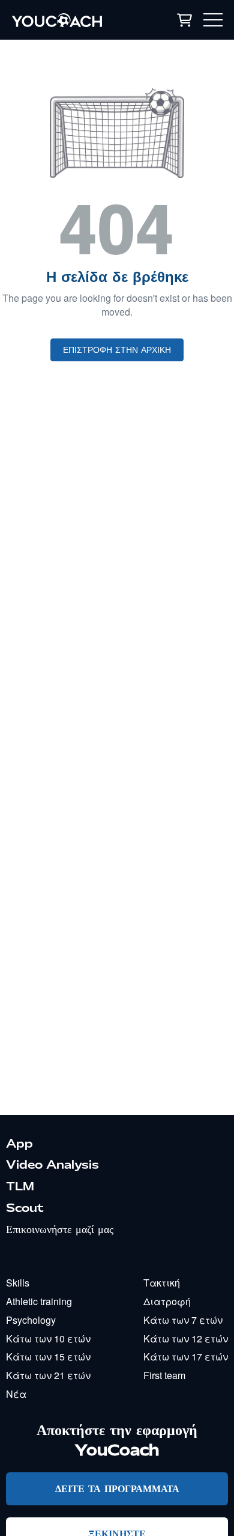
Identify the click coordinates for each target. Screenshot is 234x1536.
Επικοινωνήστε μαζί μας (59, 1229)
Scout (25, 1208)
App (19, 1143)
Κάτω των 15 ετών (48, 1356)
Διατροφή (167, 1301)
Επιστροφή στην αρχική (117, 350)
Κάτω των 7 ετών (183, 1320)
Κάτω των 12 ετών (185, 1338)
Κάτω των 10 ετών (48, 1338)
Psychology (31, 1320)
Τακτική (161, 1283)
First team (164, 1375)
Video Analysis (52, 1164)
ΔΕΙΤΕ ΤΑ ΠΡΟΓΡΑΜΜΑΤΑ (117, 1488)
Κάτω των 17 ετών (185, 1356)
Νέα (16, 1394)
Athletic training (39, 1301)
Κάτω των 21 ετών (48, 1375)
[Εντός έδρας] (71, 20)
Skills (17, 1283)
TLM (20, 1186)
